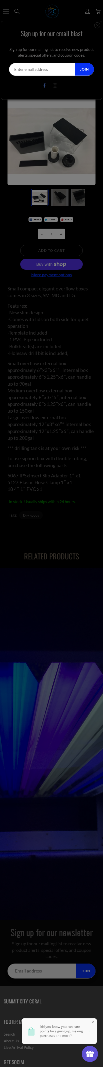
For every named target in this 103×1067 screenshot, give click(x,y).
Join (84, 69)
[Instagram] (55, 85)
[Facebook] (44, 85)
